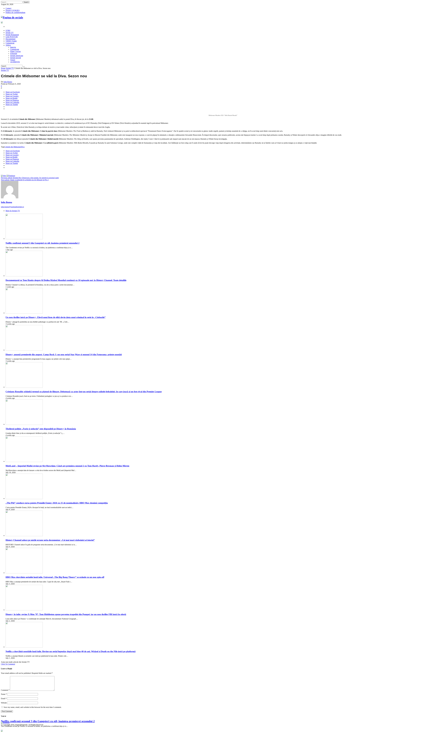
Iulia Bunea (8, 82)
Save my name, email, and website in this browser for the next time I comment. (32, 707)
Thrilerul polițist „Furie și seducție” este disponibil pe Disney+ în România (41, 429)
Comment (5, 690)
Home (3, 68)
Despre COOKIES (13, 10)
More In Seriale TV (13, 211)
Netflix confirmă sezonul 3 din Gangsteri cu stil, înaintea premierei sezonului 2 (42, 243)
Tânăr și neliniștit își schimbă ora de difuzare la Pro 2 (25, 180)
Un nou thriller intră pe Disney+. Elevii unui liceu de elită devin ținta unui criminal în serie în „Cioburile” (56, 317)
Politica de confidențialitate (15, 12)
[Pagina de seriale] (12, 17)
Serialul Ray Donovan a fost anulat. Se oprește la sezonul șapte (30, 178)
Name (4, 694)
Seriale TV (10, 68)
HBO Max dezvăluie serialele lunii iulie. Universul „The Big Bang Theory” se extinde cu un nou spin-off (55, 577)
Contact (8, 8)
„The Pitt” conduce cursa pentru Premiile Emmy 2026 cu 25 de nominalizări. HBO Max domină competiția (57, 503)
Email (4, 698)
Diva (23, 147)
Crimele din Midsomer (12, 147)
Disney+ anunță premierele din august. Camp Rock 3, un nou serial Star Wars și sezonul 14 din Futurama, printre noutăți (64, 354)
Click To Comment (8, 664)
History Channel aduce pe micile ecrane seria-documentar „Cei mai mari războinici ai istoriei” (50, 540)
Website (4, 703)
